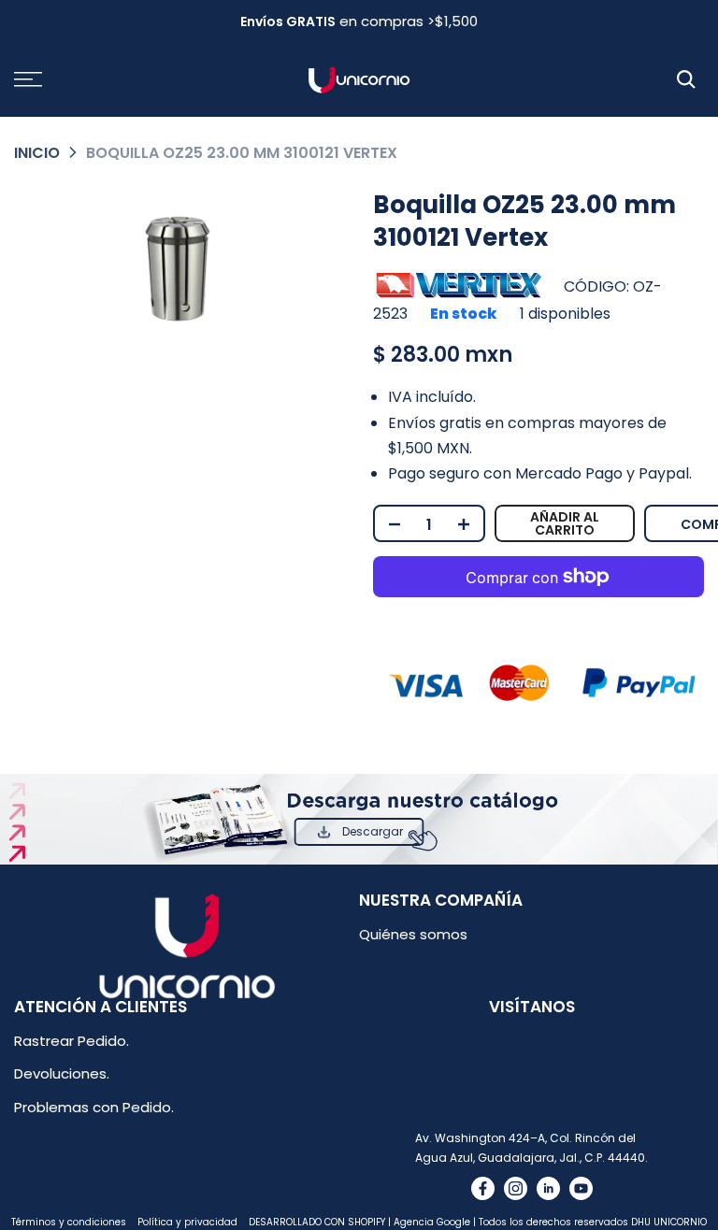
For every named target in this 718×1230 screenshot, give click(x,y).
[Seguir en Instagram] (515, 1188)
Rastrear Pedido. (71, 1041)
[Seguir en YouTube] (581, 1188)
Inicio (37, 153)
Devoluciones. (61, 1073)
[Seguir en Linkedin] (548, 1188)
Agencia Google (432, 1222)
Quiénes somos (413, 934)
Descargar (372, 831)
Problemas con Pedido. (94, 1107)
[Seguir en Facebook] (483, 1188)
